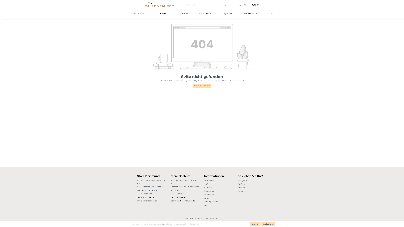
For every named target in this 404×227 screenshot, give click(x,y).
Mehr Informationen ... (192, 224)
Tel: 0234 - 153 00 (178, 197)
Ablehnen (255, 224)
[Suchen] (225, 5)
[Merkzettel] (240, 5)
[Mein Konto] (245, 5)
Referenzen (209, 195)
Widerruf (208, 188)
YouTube (241, 184)
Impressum (209, 180)
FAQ (206, 205)
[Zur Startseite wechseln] (160, 4)
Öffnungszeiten (211, 202)
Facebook (242, 188)
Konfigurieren (268, 224)
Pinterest (242, 191)
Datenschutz (209, 191)
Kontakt (207, 198)
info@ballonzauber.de (147, 201)
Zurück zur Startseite (202, 86)
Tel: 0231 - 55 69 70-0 (146, 197)
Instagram (242, 180)
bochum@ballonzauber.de (183, 201)
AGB (206, 184)
